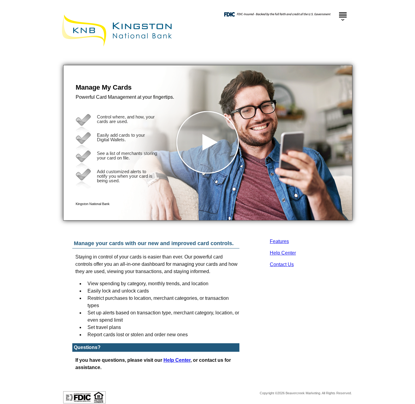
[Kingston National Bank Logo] (206, 59)
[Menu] (343, 12)
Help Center (283, 252)
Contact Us (282, 264)
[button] (207, 142)
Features (279, 241)
